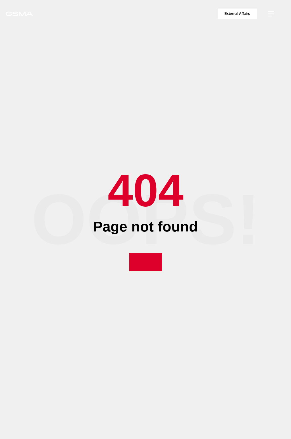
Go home (145, 262)
